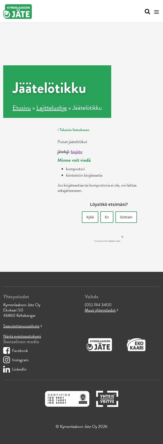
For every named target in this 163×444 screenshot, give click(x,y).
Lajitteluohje (51, 107)
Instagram (20, 360)
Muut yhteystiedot (100, 310)
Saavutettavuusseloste (21, 326)
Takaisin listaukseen (74, 130)
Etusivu (22, 107)
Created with (107, 240)
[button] (90, 217)
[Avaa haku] (146, 12)
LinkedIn (19, 369)
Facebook (20, 350)
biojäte (76, 151)
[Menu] (157, 12)
